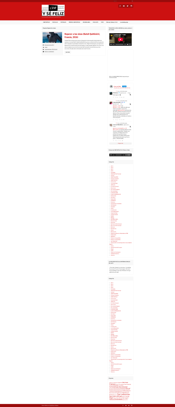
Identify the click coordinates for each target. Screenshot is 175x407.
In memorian (114, 210)
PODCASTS (95, 22)
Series (112, 246)
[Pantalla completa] (130, 44)
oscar (117, 392)
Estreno (118, 388)
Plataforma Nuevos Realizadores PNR (119, 233)
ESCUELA (113, 197)
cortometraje (121, 385)
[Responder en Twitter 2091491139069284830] (114, 97)
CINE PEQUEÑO (114, 177)
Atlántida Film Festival (116, 174)
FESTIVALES (63, 22)
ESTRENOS (113, 200)
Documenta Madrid (115, 189)
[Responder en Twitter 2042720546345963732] (114, 140)
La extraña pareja (124, 22)
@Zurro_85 (124, 128)
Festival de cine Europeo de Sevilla (123, 389)
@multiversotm (123, 92)
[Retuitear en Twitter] (116, 91)
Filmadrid (113, 206)
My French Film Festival (116, 224)
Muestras (113, 222)
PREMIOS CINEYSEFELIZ (74, 22)
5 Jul (121, 103)
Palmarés (124, 392)
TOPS (102, 22)
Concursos (113, 181)
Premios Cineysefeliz (116, 238)
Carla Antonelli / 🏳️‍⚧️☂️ (118, 102)
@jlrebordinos (126, 124)
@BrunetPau (116, 129)
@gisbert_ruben (117, 105)
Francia (128, 390)
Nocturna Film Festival (116, 225)
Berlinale (125, 382)
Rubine (56, 405)
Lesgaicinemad (114, 214)
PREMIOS (113, 236)
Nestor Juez (122, 391)
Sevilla (127, 396)
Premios (115, 394)
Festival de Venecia (119, 390)
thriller (117, 398)
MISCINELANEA (86, 22)
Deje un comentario (49, 51)
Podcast (111, 394)
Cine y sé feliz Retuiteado (122, 91)
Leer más (68, 52)
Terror (114, 398)
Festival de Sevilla (112, 390)
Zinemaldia (118, 399)
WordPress (51, 405)
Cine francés (127, 384)
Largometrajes (48, 49)
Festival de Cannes (112, 389)
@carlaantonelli (116, 103)
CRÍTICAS (113, 185)
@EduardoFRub (121, 110)
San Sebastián (114, 241)
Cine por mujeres (115, 178)
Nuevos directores (112, 392)
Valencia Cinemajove (115, 252)
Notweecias (113, 228)
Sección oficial (115, 396)
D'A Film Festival (115, 186)
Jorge (46, 47)
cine (117, 384)
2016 (112, 170)
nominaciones (126, 391)
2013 (112, 166)
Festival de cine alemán (116, 203)
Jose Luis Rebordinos (118, 124)
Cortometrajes (114, 183)
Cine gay (111, 385)
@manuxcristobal (117, 128)
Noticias (113, 227)
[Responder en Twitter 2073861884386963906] (114, 120)
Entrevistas (113, 195)
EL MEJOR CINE (114, 192)
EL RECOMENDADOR (116, 194)
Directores (113, 188)
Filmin (112, 208)
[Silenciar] (127, 44)
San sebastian (123, 394)
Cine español (121, 384)
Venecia (113, 255)
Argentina (120, 382)
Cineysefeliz (115, 385)
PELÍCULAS (55, 22)
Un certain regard (123, 398)
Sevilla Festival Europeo (116, 247)
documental (123, 387)
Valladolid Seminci (115, 253)
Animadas (113, 172)
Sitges (112, 249)
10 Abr (114, 126)
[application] (120, 39)
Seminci (123, 396)
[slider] (129, 155)
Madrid (112, 216)
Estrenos (113, 202)
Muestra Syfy (114, 220)
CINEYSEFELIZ (46, 22)
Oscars (120, 392)
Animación (115, 382)
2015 (112, 169)
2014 (112, 167)
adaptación (111, 382)
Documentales (114, 191)
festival (128, 388)
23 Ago (129, 92)
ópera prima (125, 399)
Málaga (112, 217)
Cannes (112, 175)
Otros (112, 230)
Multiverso (115, 92)
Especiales (113, 199)
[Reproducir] (111, 44)
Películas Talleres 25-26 (111, 22)
